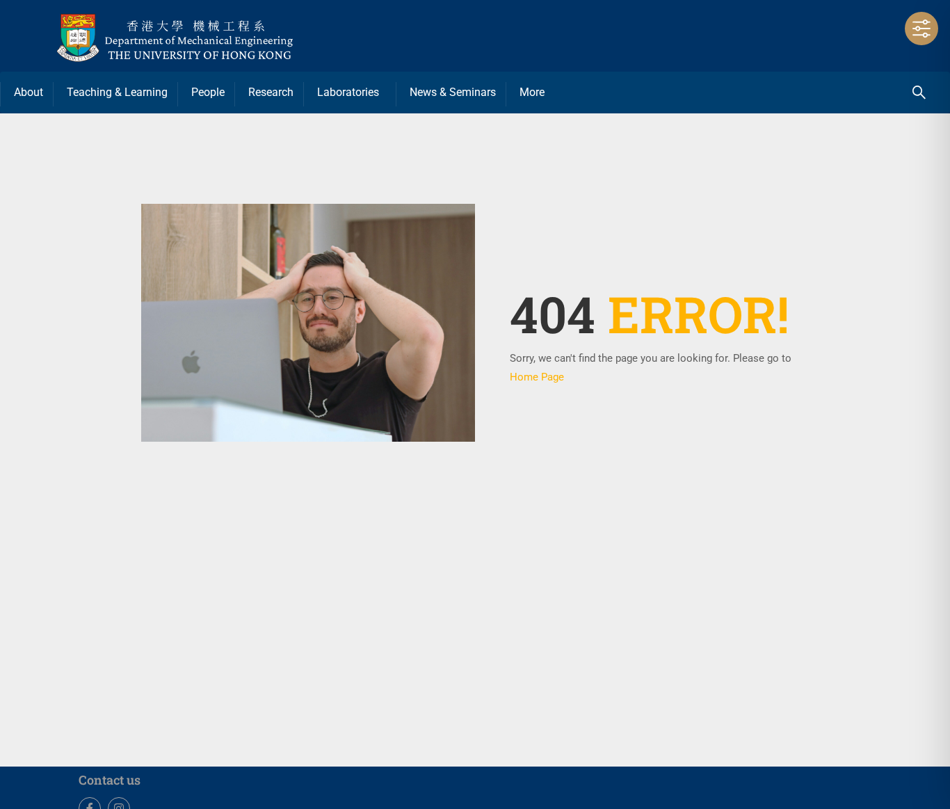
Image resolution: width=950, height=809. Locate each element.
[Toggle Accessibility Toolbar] (921, 28)
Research (270, 92)
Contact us (109, 779)
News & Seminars (453, 92)
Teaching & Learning (117, 92)
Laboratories (348, 92)
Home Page (537, 377)
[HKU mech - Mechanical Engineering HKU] (208, 36)
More (532, 92)
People (208, 92)
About (28, 92)
